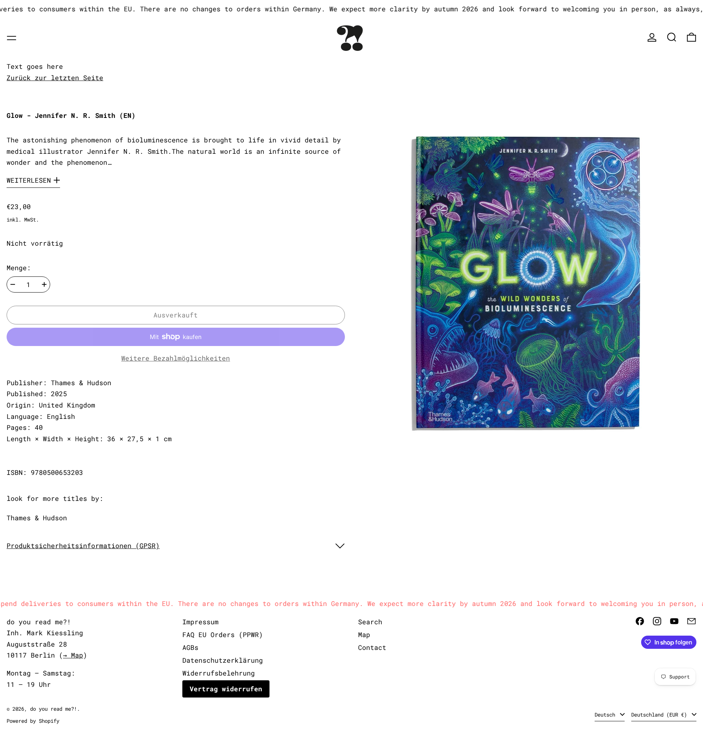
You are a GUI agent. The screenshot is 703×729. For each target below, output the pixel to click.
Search (370, 621)
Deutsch (606, 714)
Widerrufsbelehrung (218, 673)
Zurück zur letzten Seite (55, 77)
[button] (672, 37)
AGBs (190, 647)
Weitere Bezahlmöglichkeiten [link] (175, 358)
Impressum (200, 621)
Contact (372, 647)
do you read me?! (53, 708)
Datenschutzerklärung (222, 660)
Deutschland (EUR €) (660, 714)
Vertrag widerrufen (226, 688)
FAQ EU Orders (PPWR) (222, 634)
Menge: (19, 267)
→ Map (73, 655)
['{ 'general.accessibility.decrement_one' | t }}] (12, 284)
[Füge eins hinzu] (44, 284)
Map (364, 634)
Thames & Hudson (37, 517)
